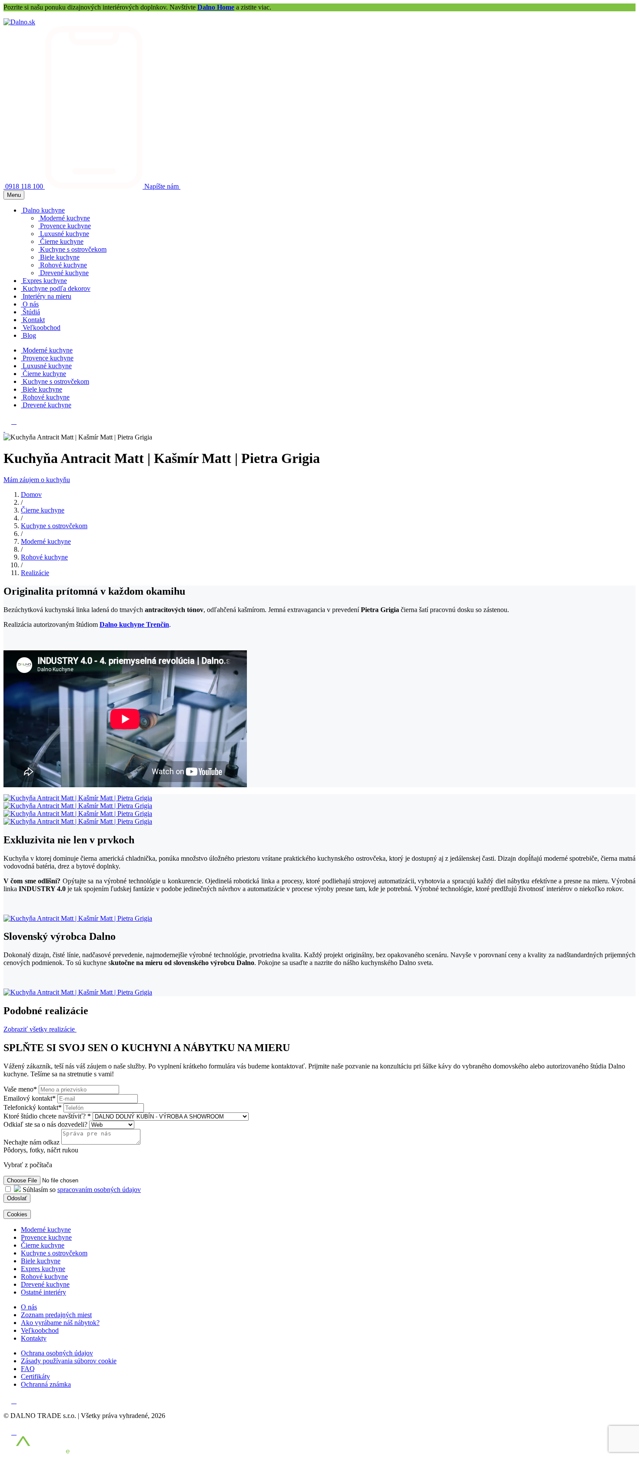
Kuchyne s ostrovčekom (54, 525)
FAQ (28, 1368)
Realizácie (35, 572)
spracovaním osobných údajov (99, 1189)
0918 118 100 (25, 186)
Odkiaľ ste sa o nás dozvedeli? (46, 1124)
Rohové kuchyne (44, 557)
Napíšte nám (162, 186)
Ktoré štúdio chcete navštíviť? (47, 1116)
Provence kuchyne (46, 1237)
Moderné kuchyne (46, 541)
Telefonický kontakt (32, 1107)
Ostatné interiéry (43, 1292)
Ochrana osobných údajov (57, 1353)
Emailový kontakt (29, 1098)
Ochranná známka (46, 1384)
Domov (31, 494)
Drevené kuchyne (45, 1284)
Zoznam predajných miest (56, 1314)
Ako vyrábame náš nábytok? (60, 1322)
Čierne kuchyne (42, 510)
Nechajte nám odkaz (31, 1142)
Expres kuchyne (43, 1268)
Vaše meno (20, 1089)
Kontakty (34, 1338)
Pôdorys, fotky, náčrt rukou (40, 1150)
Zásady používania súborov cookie (68, 1361)
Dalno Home (215, 7)
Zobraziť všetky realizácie (40, 1029)
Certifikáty (35, 1376)
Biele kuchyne (40, 1261)
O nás (29, 1307)
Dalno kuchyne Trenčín (134, 624)
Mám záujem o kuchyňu (36, 479)
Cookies (17, 1214)
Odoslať (17, 1198)
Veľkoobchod (40, 1330)
